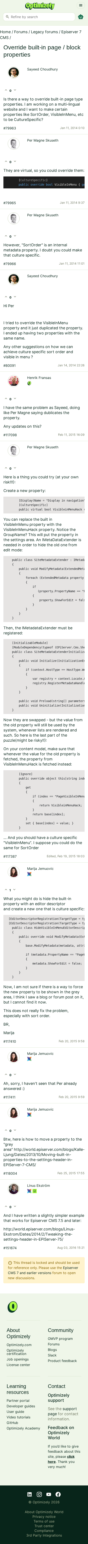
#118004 (10, 1173)
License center (18, 1365)
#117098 (10, 435)
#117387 (10, 856)
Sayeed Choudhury (42, 69)
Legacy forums (44, 32)
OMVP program (60, 1338)
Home (5, 32)
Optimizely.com (19, 1345)
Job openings (18, 1359)
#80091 (9, 365)
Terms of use (44, 1521)
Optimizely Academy (23, 1428)
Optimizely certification (16, 1352)
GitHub (12, 1423)
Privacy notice (44, 1516)
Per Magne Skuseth (42, 140)
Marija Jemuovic (40, 868)
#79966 (9, 264)
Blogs (52, 1350)
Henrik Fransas (39, 378)
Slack (52, 1355)
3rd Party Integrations (44, 1535)
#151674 (10, 1248)
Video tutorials (18, 1417)
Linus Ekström (38, 1185)
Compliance (44, 1530)
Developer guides (21, 1406)
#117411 (9, 1097)
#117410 (9, 1041)
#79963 (9, 128)
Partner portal (18, 1400)
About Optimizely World (44, 1512)
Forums (21, 32)
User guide (15, 1411)
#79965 (9, 203)
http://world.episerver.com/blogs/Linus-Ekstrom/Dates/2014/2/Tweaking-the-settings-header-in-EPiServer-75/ (39, 1234)
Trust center (44, 1526)
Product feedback (62, 1361)
